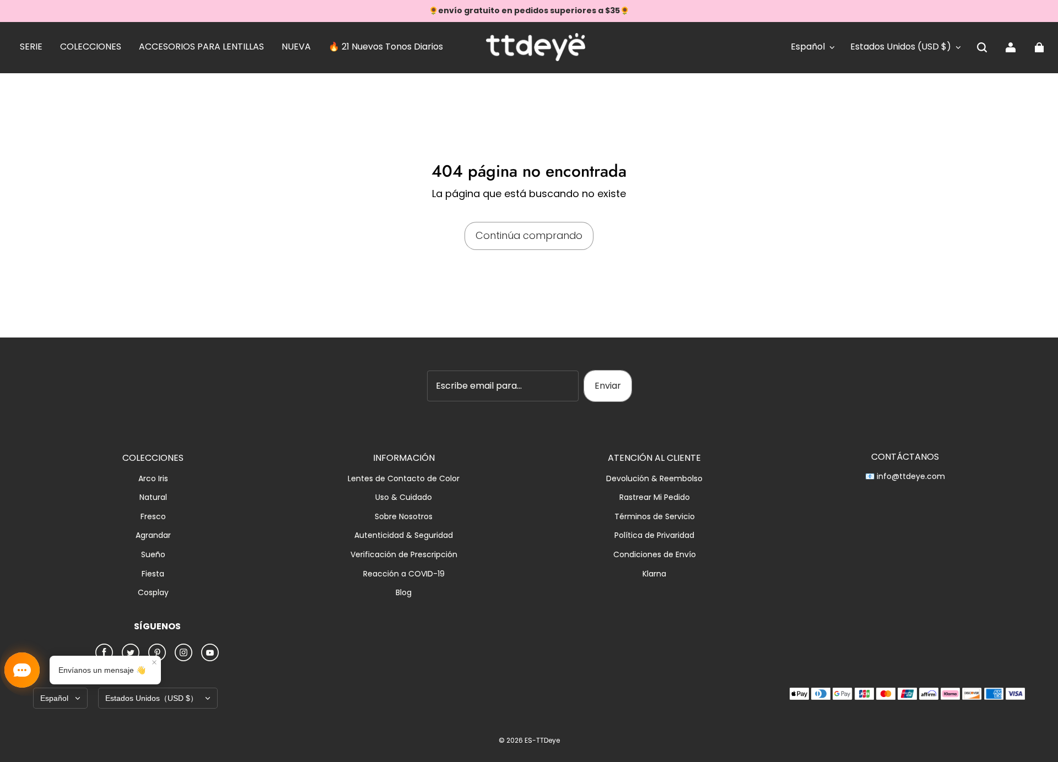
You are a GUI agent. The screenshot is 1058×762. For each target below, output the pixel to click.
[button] (982, 47)
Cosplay (153, 592)
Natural (153, 497)
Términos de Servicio (654, 516)
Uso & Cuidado (403, 497)
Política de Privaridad (654, 535)
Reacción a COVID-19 (404, 574)
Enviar (608, 385)
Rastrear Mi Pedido (654, 497)
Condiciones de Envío (654, 554)
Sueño (153, 554)
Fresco (153, 516)
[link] (31, 47)
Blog (404, 592)
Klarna (654, 574)
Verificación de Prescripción (403, 554)
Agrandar (153, 535)
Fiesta (153, 574)
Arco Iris (153, 478)
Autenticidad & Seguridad (403, 535)
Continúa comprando (529, 235)
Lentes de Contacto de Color (404, 478)
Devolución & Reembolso (654, 478)
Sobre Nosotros (404, 516)
